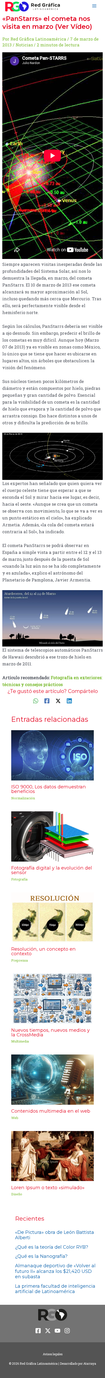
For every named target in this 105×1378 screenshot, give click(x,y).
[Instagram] (67, 1330)
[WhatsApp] (35, 701)
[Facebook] (46, 701)
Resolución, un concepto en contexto (43, 951)
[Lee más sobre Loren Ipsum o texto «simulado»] (52, 1155)
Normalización (23, 798)
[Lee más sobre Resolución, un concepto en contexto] (52, 917)
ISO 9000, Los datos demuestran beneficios (48, 789)
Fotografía (19, 879)
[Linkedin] (69, 701)
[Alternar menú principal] (94, 6)
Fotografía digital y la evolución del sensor (51, 870)
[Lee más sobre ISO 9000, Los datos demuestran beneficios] (52, 755)
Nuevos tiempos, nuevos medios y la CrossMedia (50, 1032)
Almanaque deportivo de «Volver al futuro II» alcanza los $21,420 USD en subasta (55, 1271)
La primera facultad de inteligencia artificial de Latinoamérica (55, 1289)
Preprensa (19, 960)
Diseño (16, 1194)
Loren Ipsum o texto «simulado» (48, 1187)
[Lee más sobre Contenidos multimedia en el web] (52, 1079)
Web (14, 1118)
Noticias (24, 44)
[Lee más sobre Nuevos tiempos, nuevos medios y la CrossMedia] (52, 998)
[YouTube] (57, 1330)
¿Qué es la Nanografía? (41, 1256)
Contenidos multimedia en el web (50, 1111)
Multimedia (20, 1041)
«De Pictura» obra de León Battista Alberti (54, 1235)
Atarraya (89, 1363)
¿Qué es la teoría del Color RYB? (51, 1247)
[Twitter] (58, 701)
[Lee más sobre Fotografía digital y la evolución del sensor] (52, 836)
